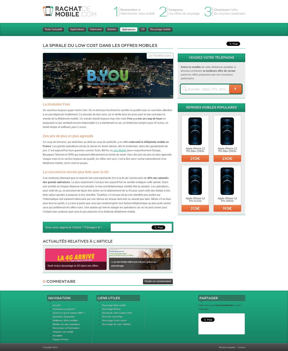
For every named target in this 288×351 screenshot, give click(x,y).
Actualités (58, 335)
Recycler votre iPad (112, 316)
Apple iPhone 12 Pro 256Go (227, 199)
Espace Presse (61, 339)
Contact (241, 347)
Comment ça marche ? (64, 309)
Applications (77, 29)
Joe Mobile (119, 150)
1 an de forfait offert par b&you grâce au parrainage (133, 264)
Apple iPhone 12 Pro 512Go (195, 199)
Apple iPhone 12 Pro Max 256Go (227, 149)
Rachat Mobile (73, 11)
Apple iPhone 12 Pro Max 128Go (195, 149)
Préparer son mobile (63, 332)
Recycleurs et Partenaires (66, 328)
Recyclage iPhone (111, 309)
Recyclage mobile (160, 29)
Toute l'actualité (53, 29)
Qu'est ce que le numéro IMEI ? (69, 313)
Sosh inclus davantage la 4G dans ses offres (72, 265)
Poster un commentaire (158, 281)
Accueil (56, 305)
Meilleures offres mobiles (65, 320)
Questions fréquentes (64, 316)
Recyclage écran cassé (114, 320)
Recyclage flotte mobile (114, 305)
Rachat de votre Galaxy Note (117, 313)
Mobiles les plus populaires (66, 324)
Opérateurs (129, 29)
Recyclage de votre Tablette (116, 324)
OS (143, 29)
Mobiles (111, 29)
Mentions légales (227, 347)
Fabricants (96, 29)
